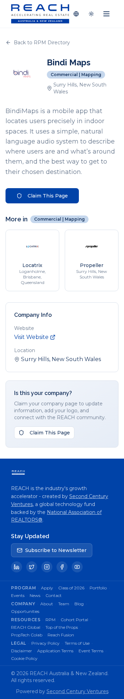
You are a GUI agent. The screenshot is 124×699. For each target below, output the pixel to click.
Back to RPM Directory (42, 42)
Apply (47, 587)
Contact (53, 595)
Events (17, 595)
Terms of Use (77, 643)
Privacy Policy (45, 643)
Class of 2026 (71, 587)
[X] (31, 566)
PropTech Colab (26, 634)
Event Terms (91, 650)
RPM (50, 619)
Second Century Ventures (77, 691)
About (46, 603)
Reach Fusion (61, 634)
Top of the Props (61, 627)
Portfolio (98, 587)
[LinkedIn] (16, 566)
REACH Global (25, 627)
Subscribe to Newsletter (55, 550)
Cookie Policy (24, 658)
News (35, 595)
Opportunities (25, 611)
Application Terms (55, 650)
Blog (79, 603)
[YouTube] (77, 566)
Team (63, 603)
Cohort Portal (74, 619)
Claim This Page (48, 196)
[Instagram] (46, 566)
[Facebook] (62, 566)
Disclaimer (21, 650)
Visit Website (31, 337)
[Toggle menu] (106, 14)
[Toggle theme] (91, 14)
